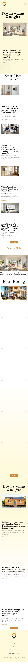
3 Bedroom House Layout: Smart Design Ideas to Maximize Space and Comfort (13, 53)
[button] (25, 4)
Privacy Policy (14, 650)
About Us (14, 643)
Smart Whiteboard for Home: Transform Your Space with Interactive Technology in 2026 (9, 227)
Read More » (5, 64)
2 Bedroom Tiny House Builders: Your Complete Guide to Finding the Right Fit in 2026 (13, 570)
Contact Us (14, 646)
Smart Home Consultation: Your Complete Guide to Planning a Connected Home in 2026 (9, 149)
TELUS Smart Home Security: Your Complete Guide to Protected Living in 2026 (10, 190)
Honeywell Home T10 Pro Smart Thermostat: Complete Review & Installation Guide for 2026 (9, 110)
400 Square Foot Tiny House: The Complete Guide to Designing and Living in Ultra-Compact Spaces (13, 525)
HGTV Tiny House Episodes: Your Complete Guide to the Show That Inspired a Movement (13, 613)
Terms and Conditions (14, 653)
